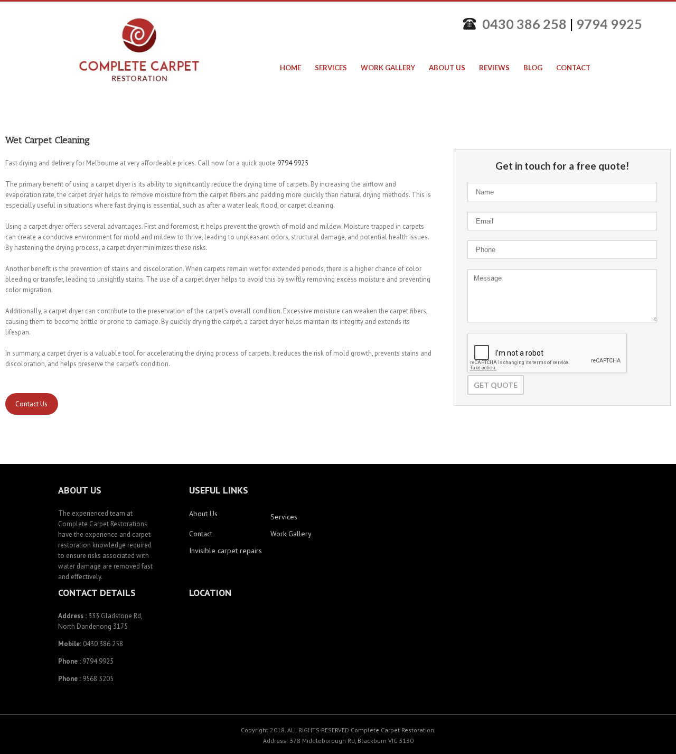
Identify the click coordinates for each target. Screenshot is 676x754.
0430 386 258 (524, 24)
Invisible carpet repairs (225, 550)
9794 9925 (609, 24)
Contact (200, 533)
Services (283, 517)
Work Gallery (291, 533)
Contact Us (31, 403)
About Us (203, 513)
